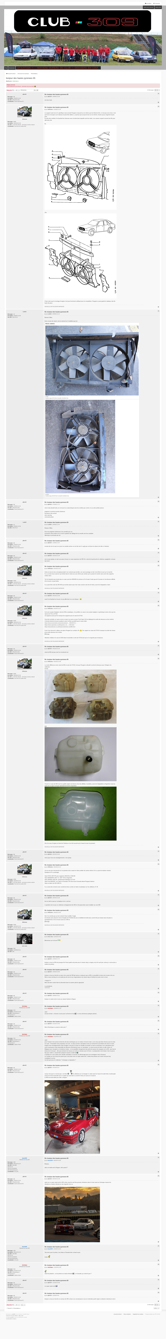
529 (14, 1162)
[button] (155, 90)
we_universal (10, 1317)
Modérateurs (16, 81)
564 (14, 948)
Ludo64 (24, 311)
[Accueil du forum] (83, 37)
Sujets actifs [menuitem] (158, 7)
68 (14, 96)
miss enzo (24, 946)
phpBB (13, 1314)
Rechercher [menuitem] (12, 68)
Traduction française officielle (12, 1315)
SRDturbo (24, 119)
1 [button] (157, 90)
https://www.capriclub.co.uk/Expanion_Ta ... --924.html (59, 625)
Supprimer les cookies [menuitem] (138, 1314)
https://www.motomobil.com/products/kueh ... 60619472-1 (60, 623)
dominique (24, 1006)
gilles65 (24, 94)
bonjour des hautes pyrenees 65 (20, 78)
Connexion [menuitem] (157, 3)
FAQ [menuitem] (6, 68)
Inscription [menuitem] (149, 3)
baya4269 (24, 1158)
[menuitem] (9, 1319)
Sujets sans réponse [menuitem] (148, 7)
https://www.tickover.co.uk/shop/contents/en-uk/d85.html (60, 626)
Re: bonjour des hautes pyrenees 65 (56, 94)
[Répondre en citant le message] (158, 93)
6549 (15, 121)
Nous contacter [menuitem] (127, 1314)
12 (14, 314)
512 (14, 1010)
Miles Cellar (21, 1315)
